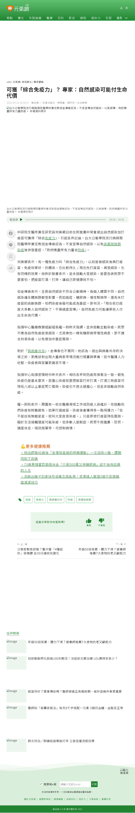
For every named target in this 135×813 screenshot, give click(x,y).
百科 (61, 18)
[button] (126, 17)
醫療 (49, 18)
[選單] (127, 8)
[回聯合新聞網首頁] (10, 8)
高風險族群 (112, 243)
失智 (109, 18)
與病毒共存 (36, 350)
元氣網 (16, 81)
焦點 (10, 18)
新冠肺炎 (27, 81)
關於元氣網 (30, 799)
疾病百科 (71, 799)
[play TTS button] (21, 219)
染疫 (20, 249)
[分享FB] (11, 233)
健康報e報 (50, 784)
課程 (83, 18)
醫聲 (120, 18)
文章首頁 (93, 799)
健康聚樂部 (45, 799)
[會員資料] (121, 8)
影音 (72, 18)
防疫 (81, 249)
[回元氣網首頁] (21, 8)
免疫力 (50, 238)
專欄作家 (106, 799)
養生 (21, 18)
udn (9, 81)
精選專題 (58, 799)
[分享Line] (11, 245)
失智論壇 (35, 18)
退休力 (96, 18)
